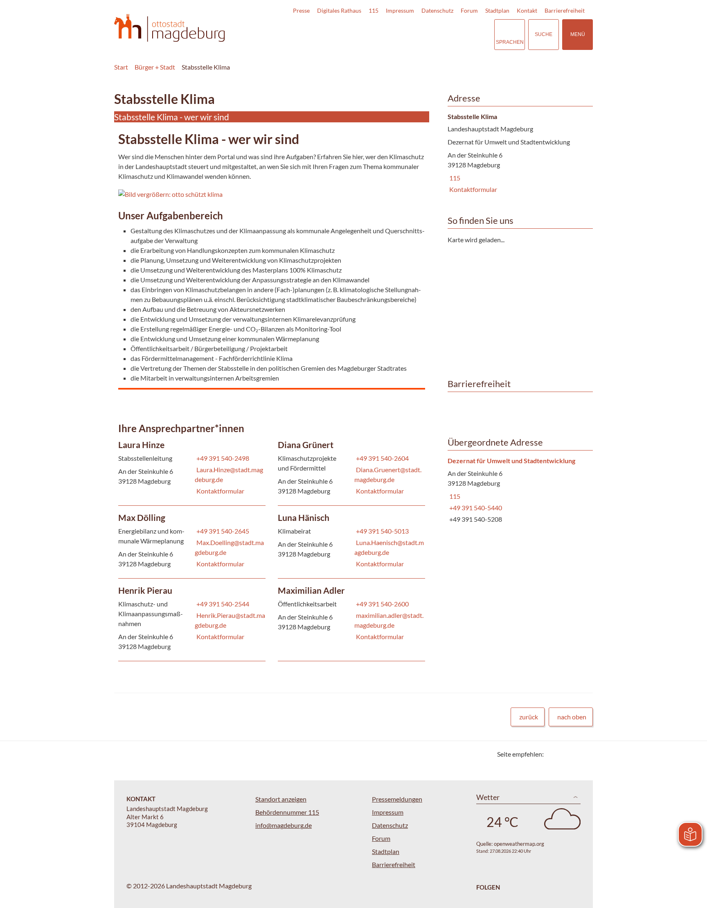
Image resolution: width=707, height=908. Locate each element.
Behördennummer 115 (287, 812)
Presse (301, 10)
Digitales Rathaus (339, 10)
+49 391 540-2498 (222, 458)
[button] (193, 194)
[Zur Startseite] (169, 28)
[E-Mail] (573, 754)
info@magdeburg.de (283, 825)
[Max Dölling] (192, 542)
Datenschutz (437, 10)
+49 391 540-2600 (381, 604)
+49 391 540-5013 (381, 531)
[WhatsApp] (584, 754)
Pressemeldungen (397, 799)
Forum (469, 10)
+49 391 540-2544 (222, 604)
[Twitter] (553, 754)
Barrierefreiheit (565, 10)
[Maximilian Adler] (351, 615)
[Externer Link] (431, 34)
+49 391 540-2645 (222, 531)
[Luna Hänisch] (351, 542)
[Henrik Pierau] (192, 620)
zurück (528, 717)
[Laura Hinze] (192, 469)
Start (121, 67)
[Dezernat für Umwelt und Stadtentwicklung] (517, 490)
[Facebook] (563, 754)
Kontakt (527, 10)
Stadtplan (497, 10)
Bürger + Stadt (155, 67)
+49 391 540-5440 (475, 507)
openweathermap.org (519, 843)
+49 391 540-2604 (381, 458)
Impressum (400, 10)
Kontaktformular (220, 491)
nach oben (571, 717)
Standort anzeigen (280, 799)
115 (373, 10)
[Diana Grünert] (351, 469)
